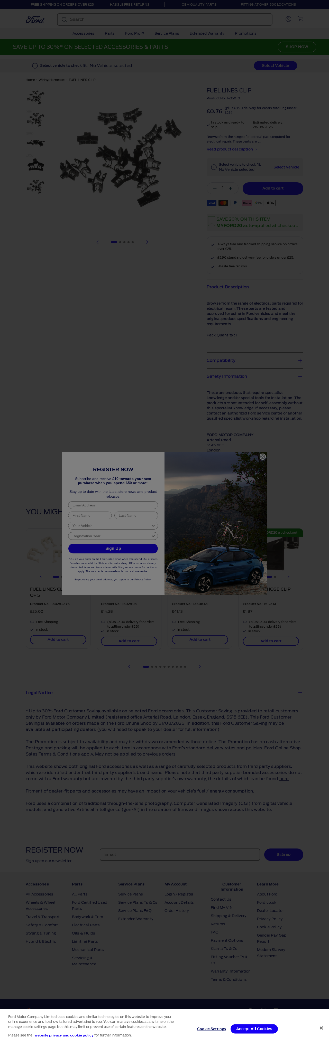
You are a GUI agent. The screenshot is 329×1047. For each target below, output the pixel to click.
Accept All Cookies (254, 1029)
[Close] (321, 1028)
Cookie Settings (211, 1028)
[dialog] (164, 1028)
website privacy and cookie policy (64, 1035)
